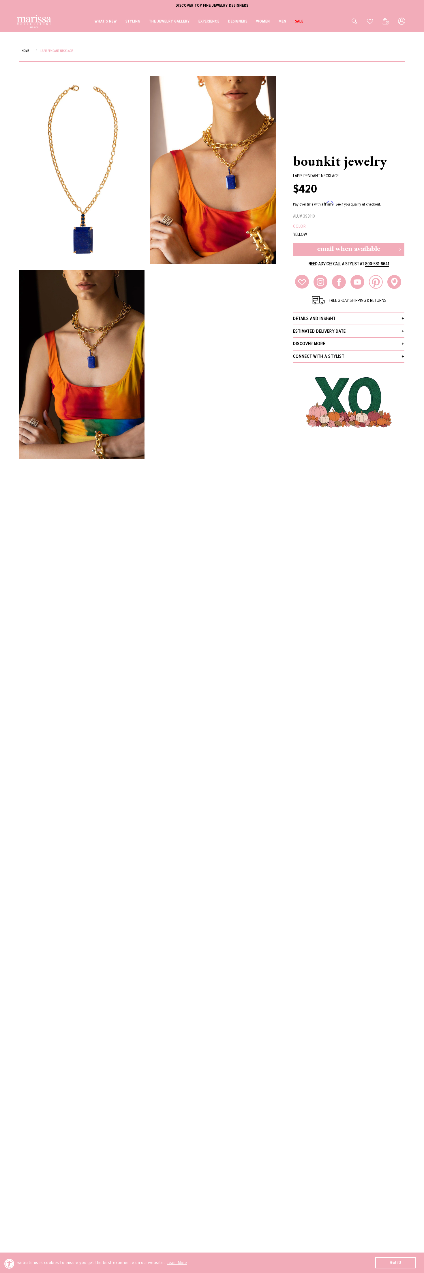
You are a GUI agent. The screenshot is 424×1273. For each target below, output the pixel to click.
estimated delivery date (319, 331)
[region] (212, 5)
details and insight (314, 318)
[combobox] (348, 21)
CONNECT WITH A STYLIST (318, 356)
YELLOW (300, 234)
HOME (25, 51)
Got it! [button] (395, 1262)
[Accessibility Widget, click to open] (9, 1263)
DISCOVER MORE (309, 344)
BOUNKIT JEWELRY (340, 161)
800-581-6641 (377, 263)
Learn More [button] (177, 1263)
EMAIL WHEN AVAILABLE (348, 249)
